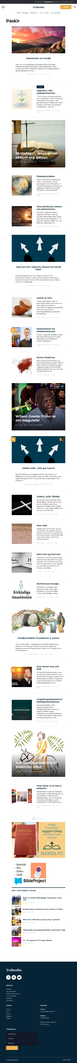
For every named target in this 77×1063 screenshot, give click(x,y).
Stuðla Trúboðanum (13, 994)
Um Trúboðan (11, 996)
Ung (40, 13)
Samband (9, 1000)
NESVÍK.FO (57, 2)
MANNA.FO (65, 2)
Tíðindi (18, 13)
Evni (7, 1011)
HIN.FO (71, 2)
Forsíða (8, 989)
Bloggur (26, 13)
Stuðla (65, 7)
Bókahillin (33, 13)
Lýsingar (9, 998)
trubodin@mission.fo (47, 1011)
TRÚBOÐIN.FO (48, 2)
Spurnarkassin (56, 13)
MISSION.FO (39, 2)
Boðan (46, 13)
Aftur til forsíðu (17, 7)
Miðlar (8, 1018)
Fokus (8, 1009)
